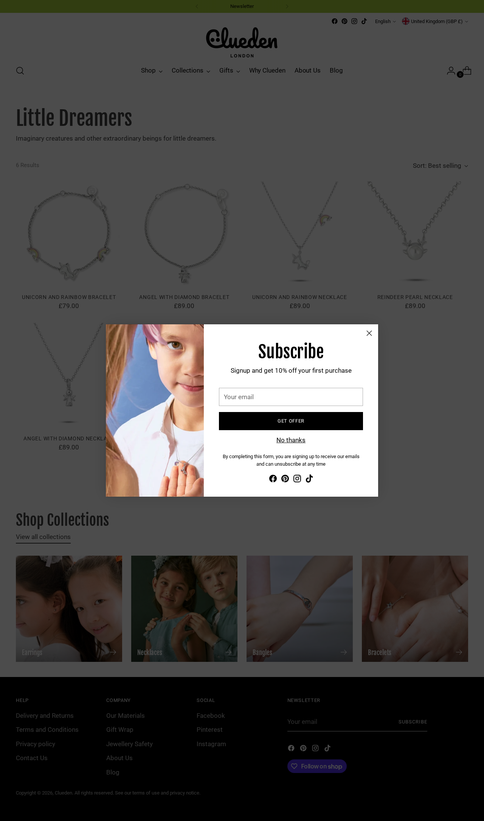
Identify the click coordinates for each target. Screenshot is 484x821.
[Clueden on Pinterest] (285, 480)
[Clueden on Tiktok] (309, 480)
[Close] (369, 333)
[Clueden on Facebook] (273, 480)
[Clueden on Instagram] (297, 480)
